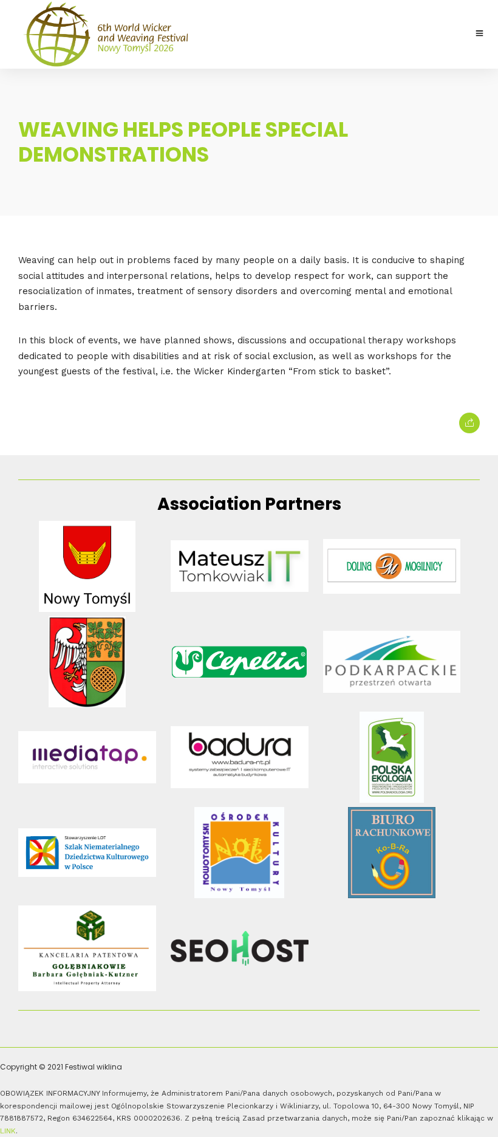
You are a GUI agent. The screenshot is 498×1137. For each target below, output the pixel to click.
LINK (8, 1131)
